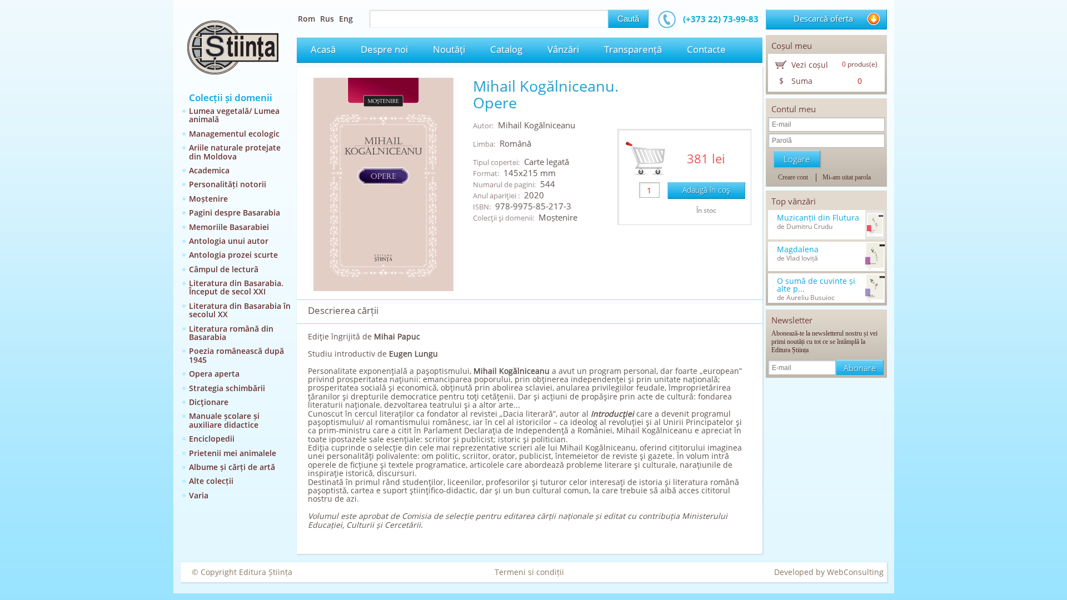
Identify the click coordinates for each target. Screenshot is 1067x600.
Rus (327, 18)
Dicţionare (208, 402)
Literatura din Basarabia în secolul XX (240, 310)
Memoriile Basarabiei (229, 227)
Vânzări (563, 49)
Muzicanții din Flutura (818, 218)
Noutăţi (449, 49)
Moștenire (208, 198)
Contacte (706, 49)
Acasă (323, 49)
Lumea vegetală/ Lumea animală (234, 115)
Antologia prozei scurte (233, 254)
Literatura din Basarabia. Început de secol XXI (236, 287)
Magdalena (798, 249)
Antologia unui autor (228, 241)
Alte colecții (211, 481)
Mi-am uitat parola (846, 177)
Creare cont (793, 177)
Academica (209, 170)
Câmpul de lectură (223, 269)
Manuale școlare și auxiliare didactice (224, 420)
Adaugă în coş (706, 189)
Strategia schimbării (227, 388)
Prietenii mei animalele (232, 453)
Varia (198, 495)
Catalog (506, 49)
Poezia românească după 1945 (236, 355)
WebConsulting (855, 572)
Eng (346, 18)
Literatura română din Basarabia (231, 332)
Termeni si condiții (529, 572)
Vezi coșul (809, 64)
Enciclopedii (212, 438)
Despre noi (384, 49)
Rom (306, 18)
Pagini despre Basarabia (234, 212)
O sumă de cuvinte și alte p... (816, 285)
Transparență (633, 49)
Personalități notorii (227, 184)
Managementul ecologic (234, 133)
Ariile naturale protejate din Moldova (235, 151)
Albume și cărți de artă (232, 467)
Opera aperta (214, 373)
